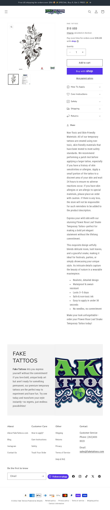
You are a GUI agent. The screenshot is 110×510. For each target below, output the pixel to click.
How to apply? (38, 433)
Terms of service (78, 501)
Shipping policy (93, 501)
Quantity (70, 46)
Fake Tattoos (22, 501)
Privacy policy (63, 501)
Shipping (70, 33)
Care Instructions (39, 439)
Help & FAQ (60, 459)
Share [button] (72, 125)
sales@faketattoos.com (92, 451)
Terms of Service (63, 452)
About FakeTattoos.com (17, 433)
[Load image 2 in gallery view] (25, 79)
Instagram (11, 446)
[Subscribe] (42, 476)
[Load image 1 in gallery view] (13, 79)
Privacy (59, 446)
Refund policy (50, 501)
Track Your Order (39, 452)
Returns (59, 439)
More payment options (84, 78)
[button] (6, 11)
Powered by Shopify (35, 501)
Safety (34, 446)
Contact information (56, 503)
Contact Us (12, 452)
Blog (9, 439)
